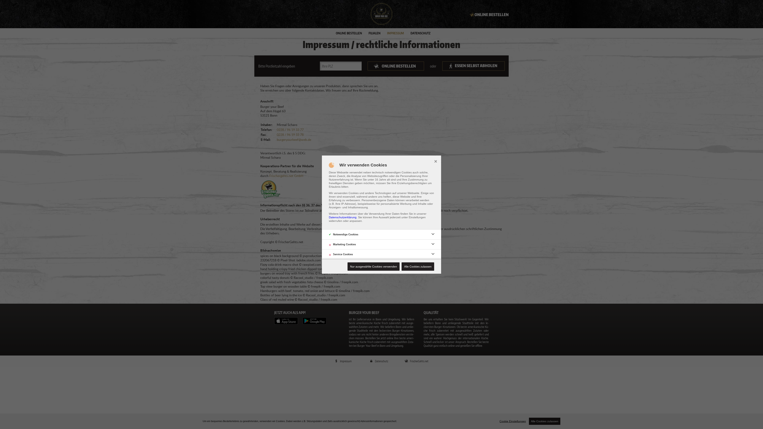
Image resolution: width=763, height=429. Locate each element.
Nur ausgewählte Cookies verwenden (373, 266)
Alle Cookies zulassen (418, 266)
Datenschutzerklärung (342, 217)
